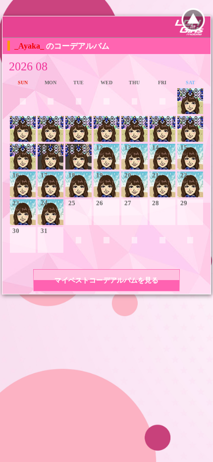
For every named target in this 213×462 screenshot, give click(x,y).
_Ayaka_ (30, 46)
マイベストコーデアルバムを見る (106, 280)
